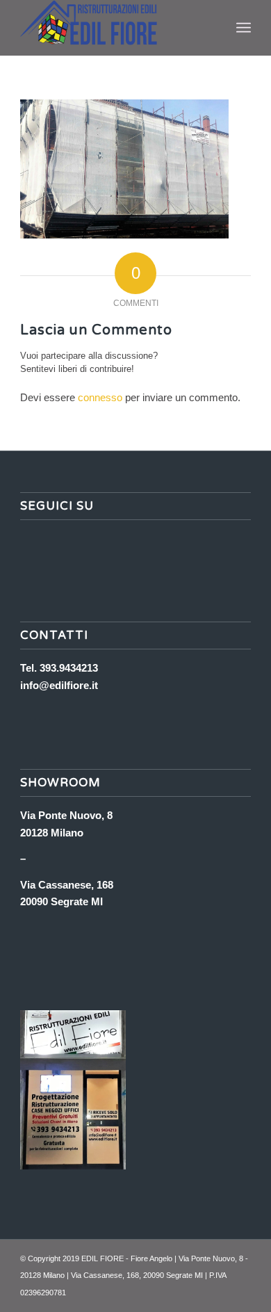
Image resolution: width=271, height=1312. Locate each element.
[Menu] (243, 27)
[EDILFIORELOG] (112, 28)
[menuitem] (243, 27)
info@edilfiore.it (59, 685)
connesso (100, 397)
